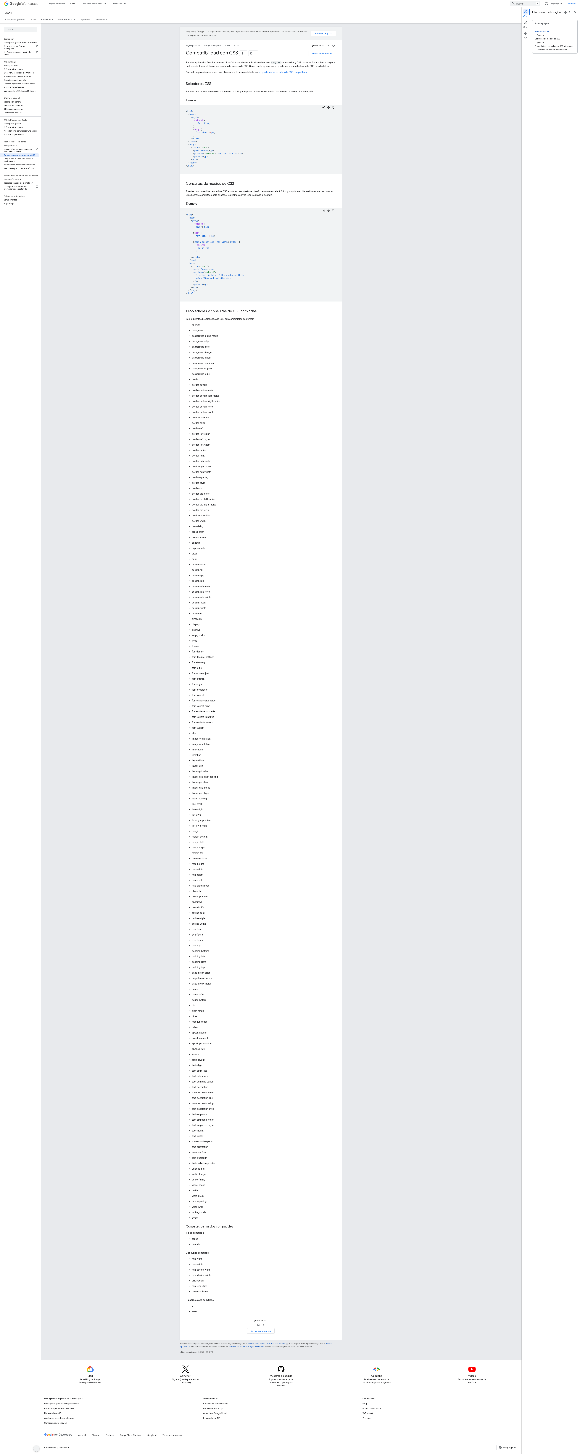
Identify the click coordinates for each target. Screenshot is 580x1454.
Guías (33, 19)
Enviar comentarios (322, 53)
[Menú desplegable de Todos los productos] (106, 3)
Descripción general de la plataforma (61, 1403)
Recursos (117, 3)
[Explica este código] (323, 107)
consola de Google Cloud (215, 1413)
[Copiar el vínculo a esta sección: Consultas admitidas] (212, 1253)
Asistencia (101, 19)
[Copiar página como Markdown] (251, 53)
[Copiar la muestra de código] (333, 107)
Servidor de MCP (66, 19)
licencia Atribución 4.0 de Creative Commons (267, 1343)
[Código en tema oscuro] (328, 107)
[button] (19, 65)
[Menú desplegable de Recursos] (125, 3)
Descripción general (14, 19)
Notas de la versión (53, 1413)
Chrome (96, 1435)
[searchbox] (20, 29)
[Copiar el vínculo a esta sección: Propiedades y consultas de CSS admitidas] (260, 311)
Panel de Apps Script (213, 1408)
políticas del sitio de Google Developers (246, 1346)
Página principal (56, 3)
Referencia (47, 19)
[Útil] (329, 45)
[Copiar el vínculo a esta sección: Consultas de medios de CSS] (237, 184)
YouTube (366, 1418)
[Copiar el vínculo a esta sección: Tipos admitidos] (207, 1233)
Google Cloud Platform (130, 1435)
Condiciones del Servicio (55, 1423)
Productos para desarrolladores (59, 1408)
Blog (364, 1403)
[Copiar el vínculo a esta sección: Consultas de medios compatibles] (236, 1227)
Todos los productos (92, 3)
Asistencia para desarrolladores (59, 1418)
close (575, 12)
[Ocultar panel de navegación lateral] (36, 1449)
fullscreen (570, 12)
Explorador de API (211, 1418)
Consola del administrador (215, 1403)
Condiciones (50, 1447)
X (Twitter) (367, 1413)
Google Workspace (212, 45)
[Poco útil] (333, 45)
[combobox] (525, 3)
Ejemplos (85, 19)
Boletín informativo (371, 1408)
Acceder (572, 3)
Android (82, 1435)
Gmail (73, 3)
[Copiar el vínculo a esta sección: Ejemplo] (200, 100)
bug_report (565, 12)
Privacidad (64, 1447)
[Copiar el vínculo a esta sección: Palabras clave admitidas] (217, 1300)
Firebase (110, 1435)
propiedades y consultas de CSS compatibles (283, 72)
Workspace (30, 4)
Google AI (151, 1435)
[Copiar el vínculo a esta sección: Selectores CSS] (214, 84)
